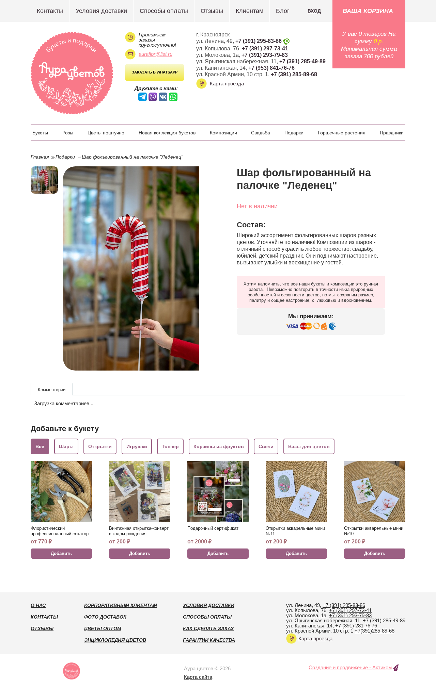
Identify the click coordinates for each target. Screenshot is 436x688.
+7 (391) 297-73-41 (265, 48)
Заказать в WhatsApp (154, 72)
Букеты (40, 132)
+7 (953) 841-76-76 (271, 68)
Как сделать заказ (208, 628)
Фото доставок (105, 617)
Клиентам (249, 10)
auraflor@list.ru (155, 54)
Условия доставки (101, 10)
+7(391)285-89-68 (374, 631)
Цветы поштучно (106, 132)
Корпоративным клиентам (120, 605)
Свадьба (260, 132)
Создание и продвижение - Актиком (350, 667)
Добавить (61, 553)
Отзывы (212, 10)
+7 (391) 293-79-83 (265, 55)
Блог (283, 10)
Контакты (50, 10)
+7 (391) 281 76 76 (356, 625)
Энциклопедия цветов (115, 640)
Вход (314, 11)
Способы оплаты (164, 10)
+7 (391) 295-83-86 (258, 41)
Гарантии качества (209, 640)
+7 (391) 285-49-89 (302, 61)
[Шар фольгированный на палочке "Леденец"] (137, 268)
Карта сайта (198, 677)
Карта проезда (227, 83)
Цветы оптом (102, 628)
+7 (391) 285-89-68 (294, 74)
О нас (38, 605)
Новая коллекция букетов (167, 132)
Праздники (392, 132)
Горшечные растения (341, 132)
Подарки (293, 132)
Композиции (223, 132)
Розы (67, 132)
